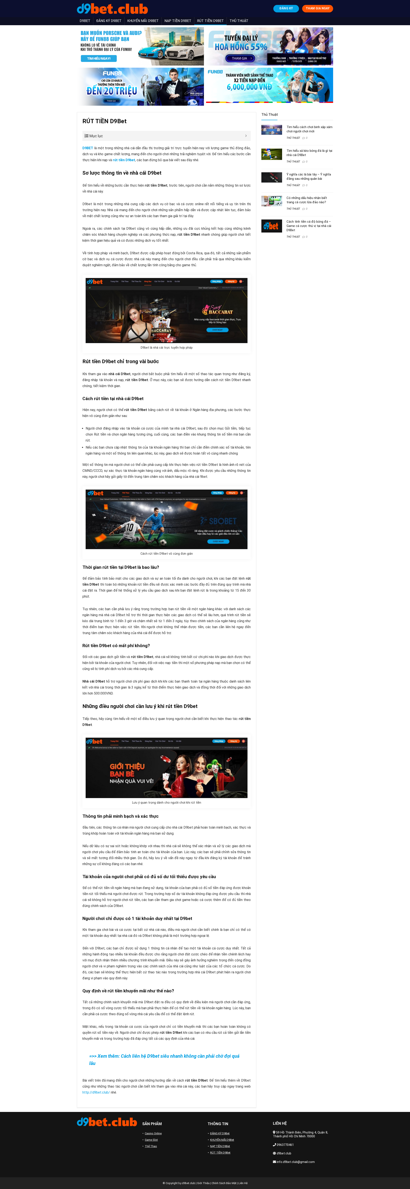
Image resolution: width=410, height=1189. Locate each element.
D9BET (85, 21)
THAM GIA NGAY (317, 8)
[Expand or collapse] (246, 136)
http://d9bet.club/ (96, 1092)
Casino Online (153, 1133)
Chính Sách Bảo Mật (224, 1183)
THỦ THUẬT (239, 21)
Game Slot (151, 1139)
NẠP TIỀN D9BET (177, 21)
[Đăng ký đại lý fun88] (140, 46)
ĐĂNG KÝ (286, 8)
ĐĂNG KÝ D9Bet (220, 1133)
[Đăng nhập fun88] (269, 87)
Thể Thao (151, 1146)
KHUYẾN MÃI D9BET (143, 21)
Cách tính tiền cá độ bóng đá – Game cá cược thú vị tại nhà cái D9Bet (309, 226)
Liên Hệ (242, 1183)
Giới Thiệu (203, 1183)
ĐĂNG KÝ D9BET (109, 21)
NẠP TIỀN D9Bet (220, 1146)
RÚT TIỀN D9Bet (220, 1152)
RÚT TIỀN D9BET (210, 21)
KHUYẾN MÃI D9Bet (222, 1139)
